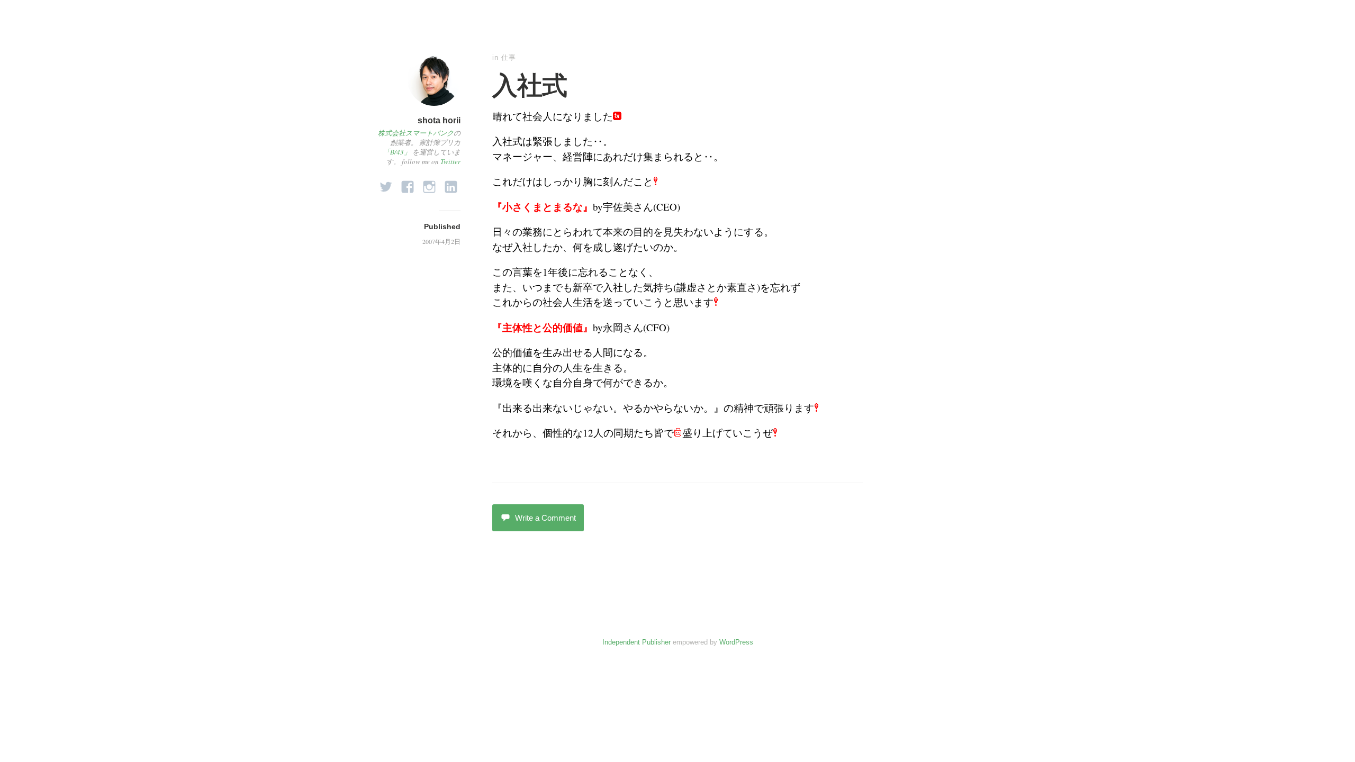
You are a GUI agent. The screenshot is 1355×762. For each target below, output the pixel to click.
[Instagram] (429, 183)
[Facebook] (407, 183)
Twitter (450, 161)
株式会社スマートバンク (416, 133)
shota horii (439, 120)
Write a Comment (545, 517)
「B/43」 (397, 152)
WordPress (736, 642)
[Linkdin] (450, 183)
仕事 (508, 57)
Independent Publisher (636, 642)
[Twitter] (385, 183)
